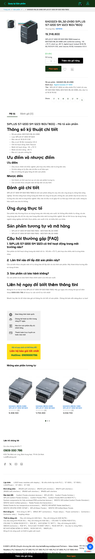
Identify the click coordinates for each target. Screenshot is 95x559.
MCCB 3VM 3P (57, 526)
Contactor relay (9, 514)
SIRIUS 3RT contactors (42, 512)
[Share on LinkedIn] (68, 100)
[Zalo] (90, 547)
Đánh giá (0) (26, 113)
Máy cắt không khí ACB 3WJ (30, 518)
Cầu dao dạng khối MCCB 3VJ (14, 521)
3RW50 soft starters (11, 491)
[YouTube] (16, 464)
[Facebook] (4, 464)
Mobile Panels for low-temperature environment (21, 505)
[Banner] (24, 352)
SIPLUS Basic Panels (38, 508)
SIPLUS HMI (48, 495)
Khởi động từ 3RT (24, 512)
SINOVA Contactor (10, 526)
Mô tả (12, 113)
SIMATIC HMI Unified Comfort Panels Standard (71, 500)
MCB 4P (23, 526)
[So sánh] (72, 69)
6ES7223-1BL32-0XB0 (69, 90)
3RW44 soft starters (64, 489)
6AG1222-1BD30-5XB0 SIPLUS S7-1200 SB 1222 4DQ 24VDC (45, 407)
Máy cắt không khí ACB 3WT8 (55, 518)
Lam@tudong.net (9, 457)
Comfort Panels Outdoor (64, 495)
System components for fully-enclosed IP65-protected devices (27, 500)
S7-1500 (77, 482)
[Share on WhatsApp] (73, 100)
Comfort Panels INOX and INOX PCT (61, 498)
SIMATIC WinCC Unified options (14, 503)
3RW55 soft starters (49, 491)
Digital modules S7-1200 (63, 85)
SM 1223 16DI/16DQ (52, 90)
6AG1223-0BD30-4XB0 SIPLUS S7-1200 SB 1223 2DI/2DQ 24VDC (72, 407)
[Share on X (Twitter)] (59, 100)
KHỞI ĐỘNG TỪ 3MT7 (46, 523)
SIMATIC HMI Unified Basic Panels (60, 508)
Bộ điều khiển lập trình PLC (52, 482)
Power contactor (72, 512)
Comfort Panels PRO (38, 498)
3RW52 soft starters (30, 491)
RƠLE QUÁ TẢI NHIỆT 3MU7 (38, 526)
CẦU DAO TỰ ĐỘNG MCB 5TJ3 (63, 521)
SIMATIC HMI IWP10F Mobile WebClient (55, 505)
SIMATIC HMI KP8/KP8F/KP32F (15, 508)
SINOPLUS (47, 528)
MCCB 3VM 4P (35, 528)
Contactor (85, 512)
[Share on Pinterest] (63, 100)
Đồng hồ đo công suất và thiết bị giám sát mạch (21, 531)
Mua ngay (53, 68)
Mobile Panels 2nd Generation (40, 503)
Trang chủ (6, 9)
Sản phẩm (16, 9)
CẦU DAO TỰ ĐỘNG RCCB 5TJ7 (15, 523)
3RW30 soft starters (26, 489)
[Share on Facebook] (54, 100)
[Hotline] (90, 539)
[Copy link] (82, 100)
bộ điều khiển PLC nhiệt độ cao (75, 87)
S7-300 (18, 485)
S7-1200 (68, 482)
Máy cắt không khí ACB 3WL (38, 521)
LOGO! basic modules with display (26, 482)
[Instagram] (21, 464)
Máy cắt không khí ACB (66, 523)
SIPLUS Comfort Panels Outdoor (15, 498)
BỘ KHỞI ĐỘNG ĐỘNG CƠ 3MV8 (15, 528)
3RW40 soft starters (45, 489)
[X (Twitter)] (10, 464)
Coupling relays (24, 514)
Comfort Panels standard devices (28, 495)
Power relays (58, 512)
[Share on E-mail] (77, 100)
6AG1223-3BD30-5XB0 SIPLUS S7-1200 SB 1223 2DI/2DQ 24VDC (18, 407)
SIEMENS (59, 29)
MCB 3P (33, 523)
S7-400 (27, 485)
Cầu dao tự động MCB (73, 526)
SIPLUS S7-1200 (56, 87)
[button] (45, 420)
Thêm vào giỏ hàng (71, 60)
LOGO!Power (8, 485)
